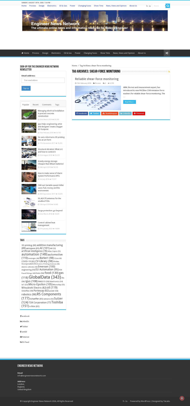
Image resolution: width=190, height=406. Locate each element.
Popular (25, 105)
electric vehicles (29, 267)
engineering (28, 270)
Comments (46, 105)
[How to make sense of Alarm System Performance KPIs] (29, 177)
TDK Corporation (40, 302)
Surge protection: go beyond (50, 210)
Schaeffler (36, 299)
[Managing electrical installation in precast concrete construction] (29, 114)
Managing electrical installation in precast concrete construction (51, 113)
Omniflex (27, 291)
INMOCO (43, 281)
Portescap (41, 290)
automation (34, 254)
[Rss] (147, 6)
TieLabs (166, 401)
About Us (133, 6)
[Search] (168, 6)
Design (41, 6)
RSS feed (25, 342)
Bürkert (46, 257)
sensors (49, 299)
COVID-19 (28, 261)
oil (52, 287)
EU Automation (47, 269)
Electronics (51, 6)
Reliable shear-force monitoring (100, 79)
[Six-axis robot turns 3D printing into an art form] (29, 141)
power (53, 291)
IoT (25, 285)
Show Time (98, 6)
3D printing (29, 245)
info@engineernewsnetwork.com (32, 376)
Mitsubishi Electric (34, 287)
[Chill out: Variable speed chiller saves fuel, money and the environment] (29, 189)
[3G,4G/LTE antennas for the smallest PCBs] (29, 202)
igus (31, 281)
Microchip (59, 284)
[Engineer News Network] (95, 20)
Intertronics (56, 282)
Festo (40, 273)
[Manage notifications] (182, 398)
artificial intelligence (34, 251)
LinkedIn (25, 321)
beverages (33, 258)
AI (44, 248)
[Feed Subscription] (169, 71)
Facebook (25, 316)
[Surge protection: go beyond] (29, 214)
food (51, 273)
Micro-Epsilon (40, 284)
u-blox (34, 306)
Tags (57, 105)
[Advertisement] (95, 40)
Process (32, 6)
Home (24, 6)
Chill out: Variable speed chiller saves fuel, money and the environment (51, 188)
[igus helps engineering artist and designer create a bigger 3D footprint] (29, 128)
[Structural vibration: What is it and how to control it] (29, 153)
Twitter (25, 326)
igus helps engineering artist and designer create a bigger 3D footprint (50, 126)
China (58, 258)
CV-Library (44, 261)
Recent (35, 105)
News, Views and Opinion (116, 6)
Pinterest (25, 337)
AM (53, 248)
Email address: (28, 76)
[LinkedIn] (150, 6)
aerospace (32, 248)
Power (72, 6)
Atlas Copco (54, 251)
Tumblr (24, 332)
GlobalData (45, 277)
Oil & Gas (63, 6)
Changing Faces (84, 6)
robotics (29, 294)
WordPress (145, 401)
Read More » (129, 102)
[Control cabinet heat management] (29, 226)
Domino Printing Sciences (48, 264)
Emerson (46, 266)
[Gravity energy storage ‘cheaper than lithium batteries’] (29, 165)
